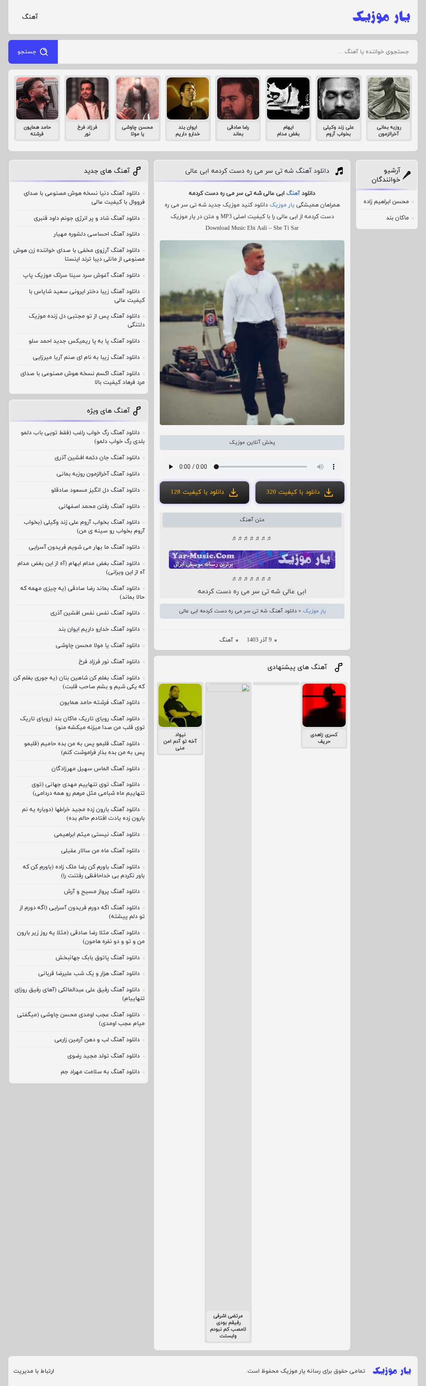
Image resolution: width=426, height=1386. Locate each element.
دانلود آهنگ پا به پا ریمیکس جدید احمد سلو (84, 341)
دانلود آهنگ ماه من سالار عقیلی (100, 851)
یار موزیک (282, 205)
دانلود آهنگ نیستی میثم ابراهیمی (97, 835)
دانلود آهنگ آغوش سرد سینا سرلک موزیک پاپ (81, 275)
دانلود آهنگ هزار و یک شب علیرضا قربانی (89, 974)
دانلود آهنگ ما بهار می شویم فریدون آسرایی (84, 547)
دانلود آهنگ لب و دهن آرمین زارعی (97, 1040)
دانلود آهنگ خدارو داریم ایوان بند (99, 629)
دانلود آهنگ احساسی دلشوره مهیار (97, 234)
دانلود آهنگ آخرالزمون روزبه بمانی (98, 474)
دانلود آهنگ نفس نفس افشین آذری (95, 613)
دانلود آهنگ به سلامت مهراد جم (100, 1072)
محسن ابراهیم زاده (386, 202)
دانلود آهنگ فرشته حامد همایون (100, 703)
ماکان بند (397, 218)
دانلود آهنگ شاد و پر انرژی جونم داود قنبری (87, 218)
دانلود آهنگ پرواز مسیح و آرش (102, 892)
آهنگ (30, 17)
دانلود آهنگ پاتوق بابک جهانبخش (97, 958)
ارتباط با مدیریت (33, 1371)
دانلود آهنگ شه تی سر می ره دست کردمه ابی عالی (257, 171)
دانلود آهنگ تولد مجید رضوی (103, 1056)
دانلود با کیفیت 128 (197, 492)
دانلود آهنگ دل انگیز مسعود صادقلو (95, 490)
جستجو (26, 52)
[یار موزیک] (381, 17)
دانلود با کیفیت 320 (293, 492)
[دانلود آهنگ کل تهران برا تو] (276, 683)
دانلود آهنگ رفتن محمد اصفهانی (99, 506)
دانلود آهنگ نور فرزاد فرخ (109, 662)
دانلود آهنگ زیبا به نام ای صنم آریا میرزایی (86, 357)
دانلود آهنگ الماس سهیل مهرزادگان (96, 769)
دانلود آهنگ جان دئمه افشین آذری (97, 458)
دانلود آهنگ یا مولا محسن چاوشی (98, 645)
